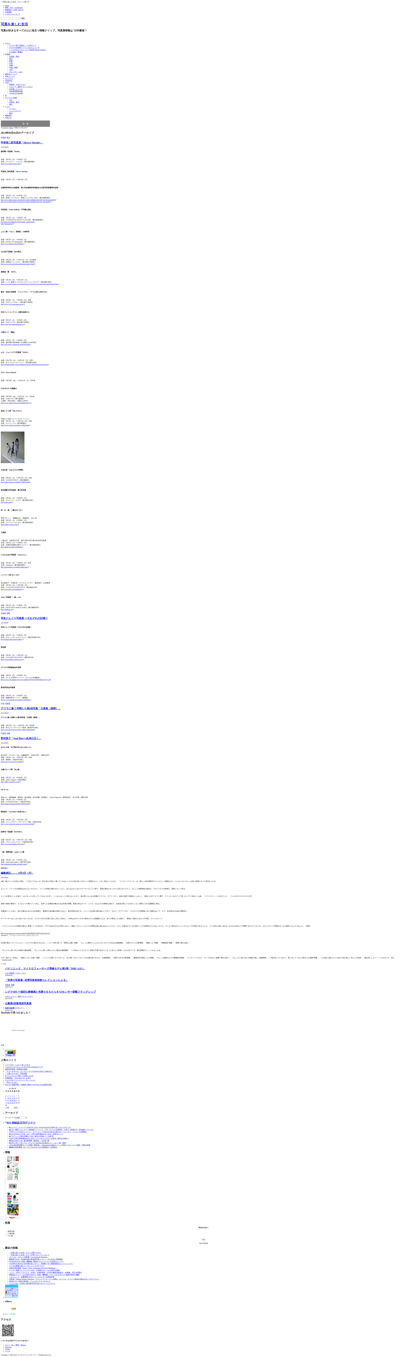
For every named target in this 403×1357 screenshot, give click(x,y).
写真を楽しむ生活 (14, 24)
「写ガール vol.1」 (12, 1082)
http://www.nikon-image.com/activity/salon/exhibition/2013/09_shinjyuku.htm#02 (28, 200)
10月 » (16, 1107)
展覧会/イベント (11, 74)
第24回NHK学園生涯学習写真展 (23, 1003)
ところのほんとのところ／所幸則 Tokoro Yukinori (27, 50)
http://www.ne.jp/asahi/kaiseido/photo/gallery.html (17, 264)
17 (8, 1100)
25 (10, 1103)
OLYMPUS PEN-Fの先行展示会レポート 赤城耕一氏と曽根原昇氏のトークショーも (41, 1264)
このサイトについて (12, 14)
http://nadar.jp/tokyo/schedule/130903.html (15, 482)
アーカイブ (9, 1118)
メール (7, 1351)
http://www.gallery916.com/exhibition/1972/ (15, 403)
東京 (11, 59)
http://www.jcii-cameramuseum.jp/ (12, 304)
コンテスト (9, 78)
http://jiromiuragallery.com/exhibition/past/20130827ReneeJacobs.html (24, 364)
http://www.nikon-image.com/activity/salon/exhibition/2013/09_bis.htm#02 (25, 202)
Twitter (7, 1349)
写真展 (7, 54)
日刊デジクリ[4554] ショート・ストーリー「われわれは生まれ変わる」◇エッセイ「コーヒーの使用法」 (48, 1132)
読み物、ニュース (16, 89)
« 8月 (7, 1107)
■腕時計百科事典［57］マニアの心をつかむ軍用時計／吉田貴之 (33, 1147)
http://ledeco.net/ (6, 502)
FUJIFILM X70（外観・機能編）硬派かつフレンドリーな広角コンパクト (36, 1261)
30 (6, 1105)
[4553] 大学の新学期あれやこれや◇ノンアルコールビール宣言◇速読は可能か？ (39, 1138)
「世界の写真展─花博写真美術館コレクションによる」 (36, 968)
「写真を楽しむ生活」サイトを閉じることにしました (29, 1255)
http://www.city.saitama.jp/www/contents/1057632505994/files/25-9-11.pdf (26, 680)
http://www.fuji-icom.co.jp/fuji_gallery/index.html (17, 730)
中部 (11, 63)
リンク (7, 106)
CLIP (7, 82)
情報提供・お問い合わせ (14, 10)
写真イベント (10, 76)
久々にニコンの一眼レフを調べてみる (19, 1076)
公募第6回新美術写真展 (18, 991)
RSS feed (8, 1347)
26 (12, 1103)
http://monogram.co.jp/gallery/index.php (14, 567)
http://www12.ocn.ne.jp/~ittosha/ (12, 762)
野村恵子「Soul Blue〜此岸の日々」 (21, 738)
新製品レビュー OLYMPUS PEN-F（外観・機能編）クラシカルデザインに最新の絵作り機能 (44, 1275)
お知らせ (8, 118)
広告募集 (8, 12)
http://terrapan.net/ (7, 224)
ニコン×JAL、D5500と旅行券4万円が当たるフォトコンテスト (32, 1283)
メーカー (12, 109)
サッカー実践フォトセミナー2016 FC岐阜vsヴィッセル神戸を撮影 (34, 1270)
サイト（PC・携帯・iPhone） (16, 1345)
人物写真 (11, 1234)
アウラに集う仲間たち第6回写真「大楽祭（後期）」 (31, 708)
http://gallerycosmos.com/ (9, 524)
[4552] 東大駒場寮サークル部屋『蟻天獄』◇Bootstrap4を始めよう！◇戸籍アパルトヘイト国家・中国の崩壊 (49, 1145)
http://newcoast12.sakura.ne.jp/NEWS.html (15, 344)
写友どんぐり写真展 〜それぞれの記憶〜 (24, 618)
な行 (11, 100)
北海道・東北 (14, 56)
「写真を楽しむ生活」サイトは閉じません (25, 1253)
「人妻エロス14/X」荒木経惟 (16, 1074)
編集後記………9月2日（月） (17, 873)
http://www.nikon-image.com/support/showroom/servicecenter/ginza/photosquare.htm (29, 284)
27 (14, 1103)
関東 (11, 61)
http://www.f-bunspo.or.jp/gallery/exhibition (15, 700)
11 (10, 1098)
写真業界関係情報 (16, 91)
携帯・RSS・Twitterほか (14, 8)
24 (8, 1103)
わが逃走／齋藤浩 (16, 52)
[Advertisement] (25, 37)
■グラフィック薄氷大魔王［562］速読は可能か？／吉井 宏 (31, 1136)
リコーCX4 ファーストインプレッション (20, 1080)
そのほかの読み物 (16, 93)
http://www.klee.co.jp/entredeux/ (11, 589)
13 (14, 1098)
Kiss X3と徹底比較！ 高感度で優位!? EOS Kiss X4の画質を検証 (28, 1085)
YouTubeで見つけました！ (15, 1008)
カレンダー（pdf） (16, 72)
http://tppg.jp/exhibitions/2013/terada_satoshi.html (17, 222)
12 (12, 1098)
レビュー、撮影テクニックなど (21, 87)
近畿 (11, 65)
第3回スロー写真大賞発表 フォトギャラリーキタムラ (29, 1281)
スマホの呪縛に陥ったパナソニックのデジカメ (26, 1266)
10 (8, 1098)
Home (7, 6)
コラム (7, 43)
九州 (11, 70)
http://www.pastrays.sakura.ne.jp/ (12, 659)
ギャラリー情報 (11, 98)
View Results (203, 1243)
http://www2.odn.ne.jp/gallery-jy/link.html (15, 425)
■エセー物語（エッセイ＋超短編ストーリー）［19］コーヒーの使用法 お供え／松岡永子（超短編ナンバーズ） (51, 1130)
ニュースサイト (15, 111)
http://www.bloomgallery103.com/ (12, 844)
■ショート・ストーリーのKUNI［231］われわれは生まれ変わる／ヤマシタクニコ (40, 1127)
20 (14, 1100)
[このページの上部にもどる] (9, 1315)
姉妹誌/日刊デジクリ (24, 1122)
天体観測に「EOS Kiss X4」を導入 (18, 1078)
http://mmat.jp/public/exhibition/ (11, 547)
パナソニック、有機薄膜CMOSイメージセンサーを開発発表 (31, 1277)
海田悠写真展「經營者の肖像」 (17, 1069)
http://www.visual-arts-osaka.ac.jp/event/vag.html (17, 824)
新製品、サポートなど (17, 84)
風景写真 (11, 1231)
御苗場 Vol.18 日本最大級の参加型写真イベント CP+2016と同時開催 (35, 1259)
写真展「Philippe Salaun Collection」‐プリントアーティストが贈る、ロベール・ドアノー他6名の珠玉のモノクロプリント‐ (54, 1279)
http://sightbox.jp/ (6, 609)
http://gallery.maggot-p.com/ (10, 782)
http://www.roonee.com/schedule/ (12, 244)
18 (10, 1100)
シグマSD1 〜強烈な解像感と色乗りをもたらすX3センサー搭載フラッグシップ (50, 980)
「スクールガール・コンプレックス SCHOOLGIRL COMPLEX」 (29, 1071)
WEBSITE (8, 81)
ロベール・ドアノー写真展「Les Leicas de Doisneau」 (29, 1257)
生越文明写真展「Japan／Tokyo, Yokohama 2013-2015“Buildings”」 (33, 1268)
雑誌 (11, 113)
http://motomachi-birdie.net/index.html (13, 864)
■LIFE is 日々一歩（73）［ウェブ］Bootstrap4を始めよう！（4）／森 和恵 (37, 1143)
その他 (10, 1236)
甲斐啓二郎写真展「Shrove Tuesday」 (22, 142)
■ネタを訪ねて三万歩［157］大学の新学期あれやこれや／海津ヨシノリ (36, 1134)
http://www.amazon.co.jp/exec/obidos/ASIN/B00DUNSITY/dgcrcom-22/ (25, 933)
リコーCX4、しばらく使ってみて (17, 1065)
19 (12, 1100)
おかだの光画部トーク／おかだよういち (24, 48)
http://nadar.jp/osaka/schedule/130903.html (15, 804)
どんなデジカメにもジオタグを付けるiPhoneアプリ (24, 1067)
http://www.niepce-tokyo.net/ (10, 164)
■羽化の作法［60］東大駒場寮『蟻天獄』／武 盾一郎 (29, 1141)
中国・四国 (13, 67)
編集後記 (8, 115)
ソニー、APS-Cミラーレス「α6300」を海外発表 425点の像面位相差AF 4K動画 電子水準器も (45, 1272)
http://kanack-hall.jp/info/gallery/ (11, 639)
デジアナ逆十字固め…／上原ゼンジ (22, 45)
